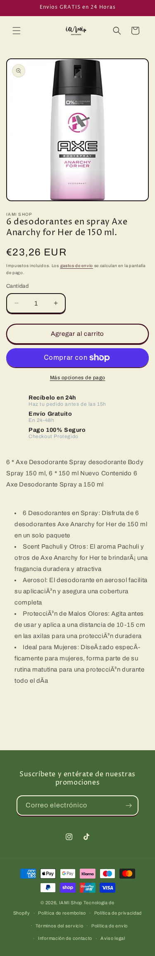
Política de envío (109, 925)
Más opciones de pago (77, 377)
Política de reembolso (62, 912)
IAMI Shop (70, 902)
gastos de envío (76, 265)
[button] (16, 31)
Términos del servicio (59, 925)
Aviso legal (112, 938)
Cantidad (17, 286)
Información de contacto (65, 938)
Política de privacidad (118, 912)
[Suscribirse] (128, 805)
